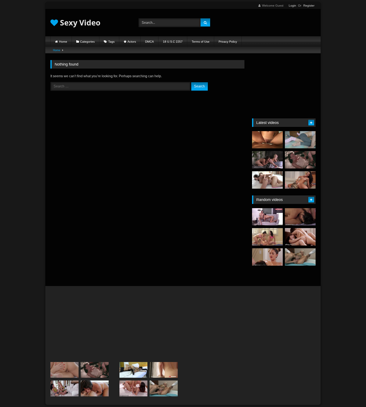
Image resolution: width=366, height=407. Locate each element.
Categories (87, 41)
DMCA (149, 41)
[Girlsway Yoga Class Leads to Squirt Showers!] (267, 237)
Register (309, 5)
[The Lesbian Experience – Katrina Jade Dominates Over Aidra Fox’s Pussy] (300, 159)
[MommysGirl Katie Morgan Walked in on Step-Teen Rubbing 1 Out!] (133, 388)
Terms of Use (200, 41)
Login (292, 5)
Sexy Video (79, 22)
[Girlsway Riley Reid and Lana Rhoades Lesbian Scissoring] (300, 237)
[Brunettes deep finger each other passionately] (267, 180)
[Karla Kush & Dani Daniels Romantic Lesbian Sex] (267, 159)
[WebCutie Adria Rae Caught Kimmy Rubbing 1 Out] (95, 388)
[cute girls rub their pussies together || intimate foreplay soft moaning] (300, 140)
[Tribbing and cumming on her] (267, 140)
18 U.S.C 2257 (173, 41)
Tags (111, 41)
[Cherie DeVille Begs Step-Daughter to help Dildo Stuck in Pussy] (64, 388)
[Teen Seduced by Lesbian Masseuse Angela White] (267, 257)
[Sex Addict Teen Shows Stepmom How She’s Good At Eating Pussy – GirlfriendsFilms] (300, 217)
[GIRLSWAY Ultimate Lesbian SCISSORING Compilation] (64, 370)
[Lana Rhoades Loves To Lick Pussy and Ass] (164, 370)
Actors (132, 41)
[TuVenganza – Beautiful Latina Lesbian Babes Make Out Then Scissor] (133, 370)
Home (63, 41)
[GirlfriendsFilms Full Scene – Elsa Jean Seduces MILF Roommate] (300, 257)
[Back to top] (353, 394)
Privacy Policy (228, 41)
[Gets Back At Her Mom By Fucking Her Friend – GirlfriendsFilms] (300, 180)
